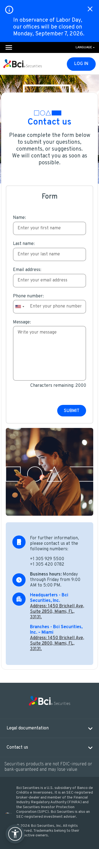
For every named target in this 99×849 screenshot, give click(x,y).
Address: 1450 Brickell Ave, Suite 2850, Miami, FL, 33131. (57, 611)
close (90, 8)
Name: (19, 218)
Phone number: (28, 296)
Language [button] (84, 47)
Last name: (24, 244)
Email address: (27, 270)
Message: (22, 322)
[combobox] (19, 306)
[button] (49, 728)
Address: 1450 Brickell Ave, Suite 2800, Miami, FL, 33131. (57, 643)
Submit (71, 411)
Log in (81, 64)
